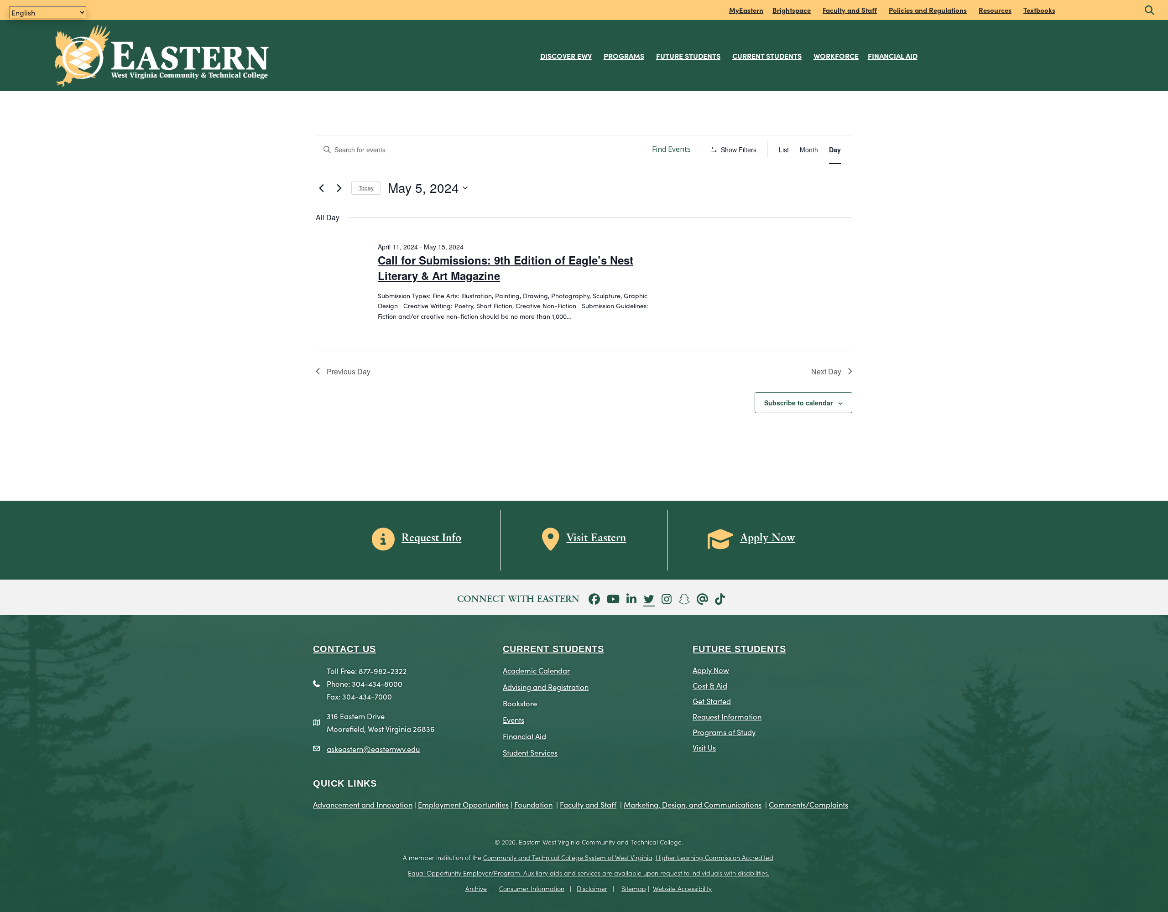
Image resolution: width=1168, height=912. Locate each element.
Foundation (533, 804)
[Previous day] (321, 187)
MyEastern (746, 10)
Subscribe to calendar (798, 402)
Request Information (727, 716)
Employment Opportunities (463, 804)
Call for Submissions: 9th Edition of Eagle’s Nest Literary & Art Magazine (505, 267)
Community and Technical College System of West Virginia (567, 857)
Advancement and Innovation (362, 804)
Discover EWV (566, 56)
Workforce (836, 56)
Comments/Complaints (808, 804)
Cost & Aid (710, 685)
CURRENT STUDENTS (553, 649)
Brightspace (791, 10)
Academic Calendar (536, 670)
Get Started (712, 700)
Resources (995, 10)
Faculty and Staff (850, 10)
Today (366, 188)
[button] (1149, 11)
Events (513, 719)
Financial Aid (893, 56)
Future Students (688, 56)
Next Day (826, 371)
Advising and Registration (546, 686)
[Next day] (339, 187)
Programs (624, 56)
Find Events (671, 149)
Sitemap (633, 888)
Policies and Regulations (928, 10)
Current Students (767, 56)
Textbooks (1039, 10)
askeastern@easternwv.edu (373, 748)
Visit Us (704, 747)
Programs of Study (724, 731)
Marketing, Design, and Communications (692, 804)
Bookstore (520, 703)
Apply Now (711, 669)
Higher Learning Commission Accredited (714, 857)
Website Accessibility (682, 888)
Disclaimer (592, 888)
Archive (476, 888)
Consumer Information (531, 888)
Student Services (530, 752)
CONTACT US (344, 649)
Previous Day (348, 371)
